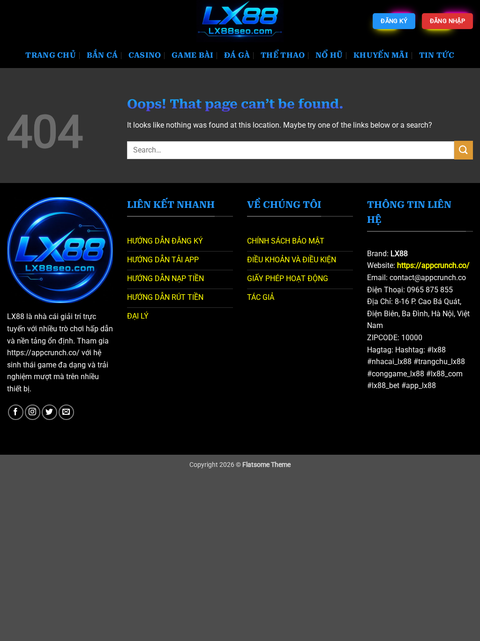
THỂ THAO (283, 55)
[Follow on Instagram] (32, 412)
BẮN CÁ (102, 55)
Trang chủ (50, 55)
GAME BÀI (193, 55)
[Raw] (240, 21)
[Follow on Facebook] (15, 412)
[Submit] (463, 150)
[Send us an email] (66, 412)
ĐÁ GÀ (237, 55)
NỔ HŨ (329, 55)
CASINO (144, 55)
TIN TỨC (437, 55)
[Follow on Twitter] (49, 412)
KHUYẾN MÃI (380, 55)
